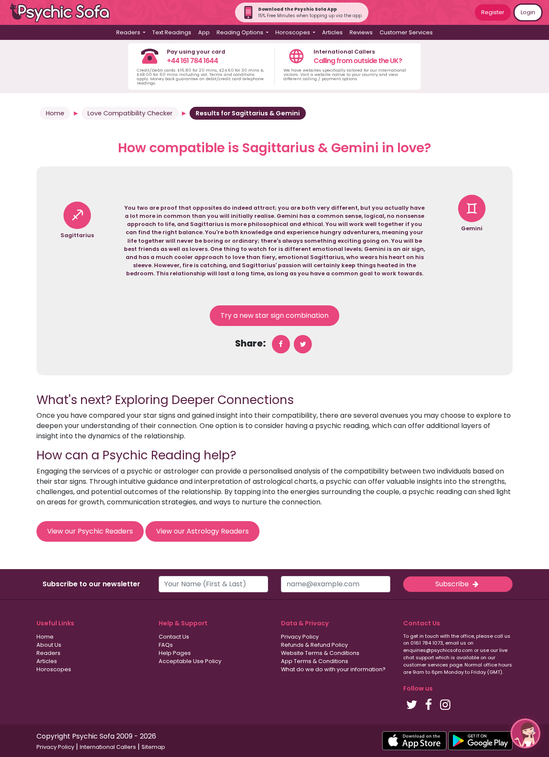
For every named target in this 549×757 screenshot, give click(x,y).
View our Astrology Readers (202, 531)
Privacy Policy (300, 636)
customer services (425, 664)
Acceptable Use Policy (190, 661)
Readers (48, 653)
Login (528, 12)
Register (492, 12)
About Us (48, 644)
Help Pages (175, 653)
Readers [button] (129, 32)
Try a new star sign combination (274, 315)
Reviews (361, 32)
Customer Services (406, 32)
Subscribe (453, 584)
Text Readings (171, 32)
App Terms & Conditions (314, 661)
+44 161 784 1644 (192, 61)
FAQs (166, 644)
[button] (525, 733)
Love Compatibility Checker (129, 113)
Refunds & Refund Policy (314, 644)
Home (55, 113)
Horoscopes (53, 669)
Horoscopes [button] (293, 32)
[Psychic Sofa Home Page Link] (64, 12)
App (204, 32)
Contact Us (174, 636)
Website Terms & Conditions (320, 653)
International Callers (108, 747)
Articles (332, 32)
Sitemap (153, 747)
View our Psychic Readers (90, 531)
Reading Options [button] (241, 32)
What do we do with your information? (333, 669)
